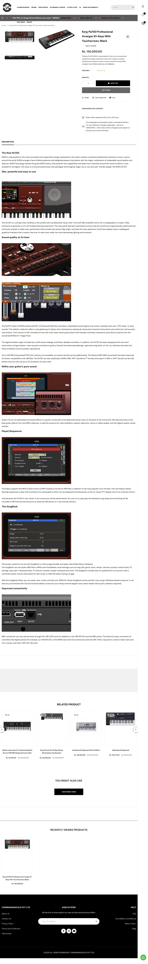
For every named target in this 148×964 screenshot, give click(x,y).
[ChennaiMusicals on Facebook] (63, 931)
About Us (5, 913)
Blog (134, 928)
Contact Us (6, 918)
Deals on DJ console (84, 18)
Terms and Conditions (11, 928)
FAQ (134, 913)
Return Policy (130, 923)
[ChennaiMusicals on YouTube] (74, 931)
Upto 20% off (60, 18)
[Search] (132, 7)
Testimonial (6, 933)
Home (4, 25)
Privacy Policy (7, 923)
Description (8, 142)
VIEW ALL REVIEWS (90, 46)
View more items (69, 792)
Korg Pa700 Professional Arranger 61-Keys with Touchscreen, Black (17, 878)
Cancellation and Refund (125, 918)
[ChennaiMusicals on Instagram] (68, 931)
